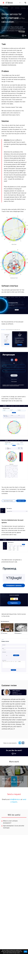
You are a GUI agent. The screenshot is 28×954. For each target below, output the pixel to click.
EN (20, 2)
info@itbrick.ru (15, 799)
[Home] (7, 2)
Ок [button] (25, 951)
